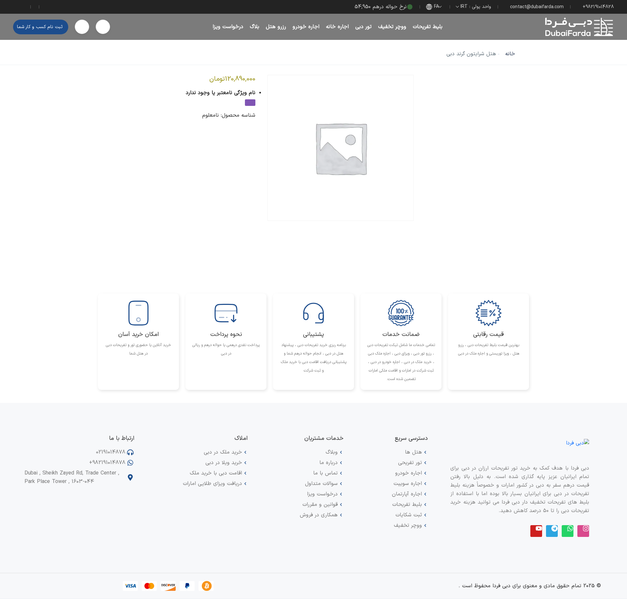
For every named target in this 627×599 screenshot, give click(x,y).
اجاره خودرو (306, 27)
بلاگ (254, 27)
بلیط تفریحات (427, 27)
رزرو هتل (276, 27)
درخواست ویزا (228, 27)
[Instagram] (583, 531)
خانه (510, 54)
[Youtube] (536, 531)
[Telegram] (552, 531)
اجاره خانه (337, 27)
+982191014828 (598, 7)
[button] (103, 27)
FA (436, 6)
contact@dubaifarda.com (537, 7)
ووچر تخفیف (392, 27)
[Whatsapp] (567, 531)
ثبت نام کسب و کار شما (40, 27)
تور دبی (363, 27)
